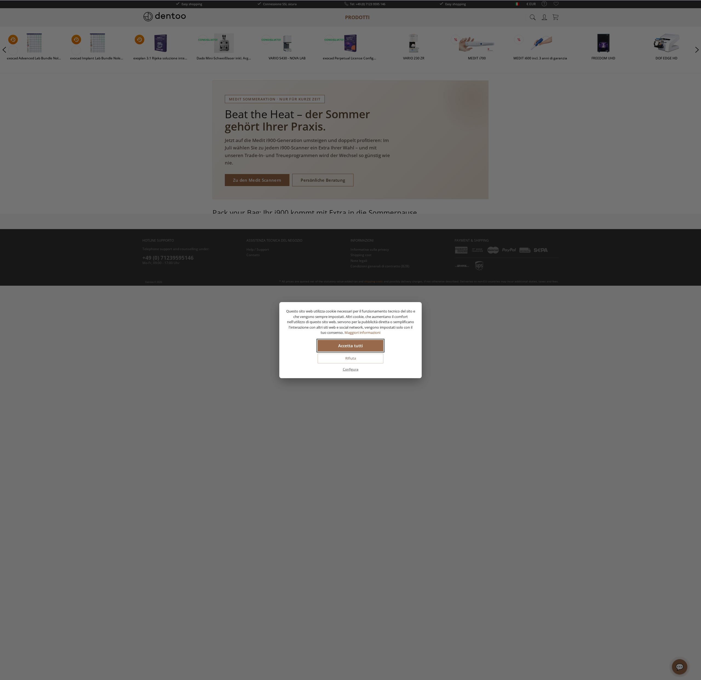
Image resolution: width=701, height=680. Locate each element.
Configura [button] (350, 369)
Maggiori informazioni (362, 332)
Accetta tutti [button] (350, 345)
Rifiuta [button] (350, 358)
